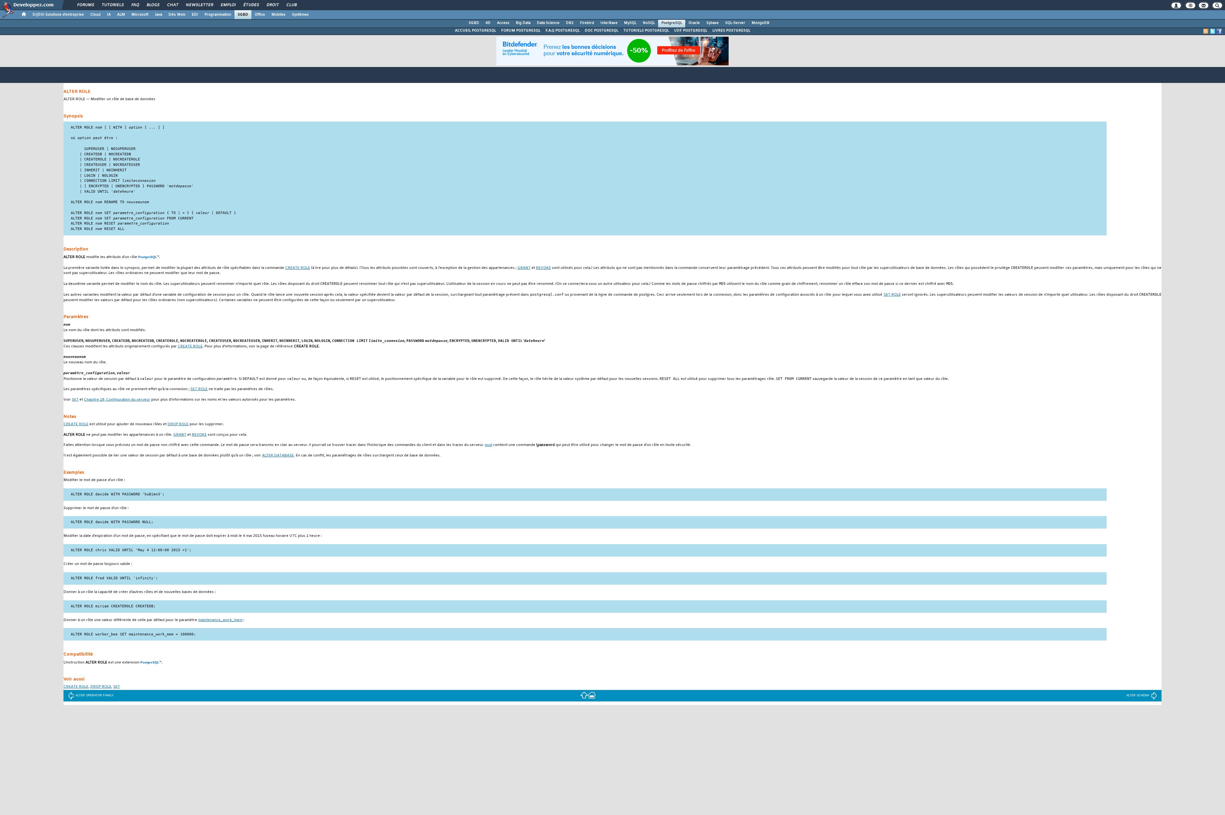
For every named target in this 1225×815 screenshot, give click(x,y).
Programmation (217, 14)
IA (109, 14)
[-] (592, 695)
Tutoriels (112, 5)
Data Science (548, 23)
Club (291, 5)
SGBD (243, 14)
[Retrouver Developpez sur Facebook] (1219, 31)
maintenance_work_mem (220, 620)
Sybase (712, 23)
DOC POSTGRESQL (601, 30)
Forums (85, 5)
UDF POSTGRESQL (690, 30)
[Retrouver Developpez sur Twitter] (1212, 31)
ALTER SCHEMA (1137, 695)
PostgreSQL (671, 23)
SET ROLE (892, 295)
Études (250, 5)
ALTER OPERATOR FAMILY (95, 695)
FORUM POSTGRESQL (520, 30)
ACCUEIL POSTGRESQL (475, 30)
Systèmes (300, 14)
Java (158, 14)
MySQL (630, 23)
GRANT (524, 268)
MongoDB (760, 23)
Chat (172, 5)
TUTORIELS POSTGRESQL (646, 30)
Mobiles (278, 14)
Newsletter (199, 5)
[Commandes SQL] (584, 695)
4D (488, 23)
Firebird (587, 23)
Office (260, 14)
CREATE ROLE (297, 268)
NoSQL (649, 23)
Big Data (523, 23)
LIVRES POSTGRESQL (731, 30)
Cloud (95, 14)
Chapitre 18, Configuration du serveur (117, 399)
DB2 (570, 23)
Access (503, 23)
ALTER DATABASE (278, 455)
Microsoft (139, 14)
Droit (272, 5)
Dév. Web (176, 14)
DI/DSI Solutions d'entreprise (58, 14)
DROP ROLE (178, 424)
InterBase (609, 23)
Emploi (228, 5)
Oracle (694, 23)
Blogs (153, 5)
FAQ (134, 5)
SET (75, 399)
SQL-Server (735, 23)
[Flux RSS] (1205, 31)
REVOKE (543, 268)
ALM (121, 14)
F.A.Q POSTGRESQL (563, 30)
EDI (195, 14)
